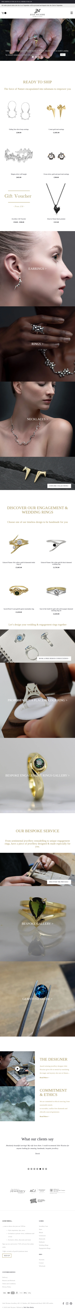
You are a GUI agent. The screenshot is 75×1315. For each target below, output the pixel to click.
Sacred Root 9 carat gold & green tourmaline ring (19, 609)
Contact (41, 1263)
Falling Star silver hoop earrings (19, 129)
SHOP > (62, 54)
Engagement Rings (44, 1248)
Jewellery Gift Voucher (19, 219)
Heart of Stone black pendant (56, 219)
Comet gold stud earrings (56, 129)
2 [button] (36, 57)
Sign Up (7, 1255)
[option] (37, 40)
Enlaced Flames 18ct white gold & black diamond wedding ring (56, 563)
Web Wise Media (29, 1307)
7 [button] (46, 1169)
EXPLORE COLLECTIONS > (59, 486)
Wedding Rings (43, 1245)
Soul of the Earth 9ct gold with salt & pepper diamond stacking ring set (56, 610)
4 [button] (41, 57)
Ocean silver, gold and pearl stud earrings (56, 174)
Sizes (40, 1229)
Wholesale (42, 1266)
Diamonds (42, 1239)
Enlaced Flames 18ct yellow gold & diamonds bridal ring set (19, 563)
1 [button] (33, 57)
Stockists (41, 1259)
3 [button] (39, 57)
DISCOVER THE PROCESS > (59, 882)
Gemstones (42, 1235)
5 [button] (40, 1169)
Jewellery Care (43, 1226)
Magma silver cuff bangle (19, 174)
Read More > (44, 1078)
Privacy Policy (6, 1287)
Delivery (5, 1277)
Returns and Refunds (8, 1280)
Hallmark (42, 1242)
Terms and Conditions (9, 1283)
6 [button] (43, 1169)
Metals (41, 1232)
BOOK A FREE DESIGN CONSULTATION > (54, 658)
